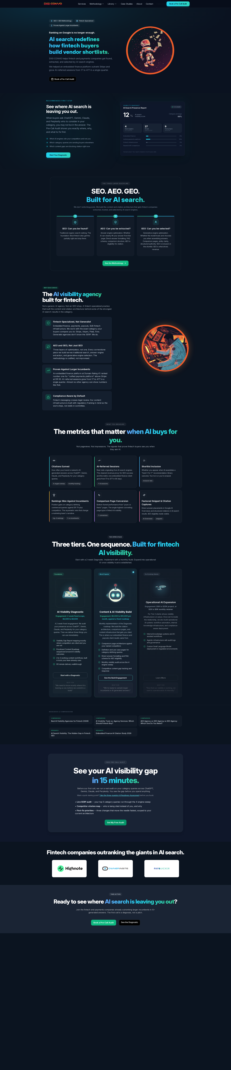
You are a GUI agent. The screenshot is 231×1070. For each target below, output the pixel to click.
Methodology (96, 4)
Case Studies (127, 4)
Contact (149, 4)
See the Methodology (114, 263)
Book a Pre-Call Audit (178, 4)
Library (111, 4)
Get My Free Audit (115, 822)
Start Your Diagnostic (58, 155)
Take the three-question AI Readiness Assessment (119, 795)
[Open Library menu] (115, 4)
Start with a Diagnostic (70, 675)
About (139, 4)
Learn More (161, 678)
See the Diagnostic (129, 922)
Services (82, 4)
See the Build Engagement (115, 678)
